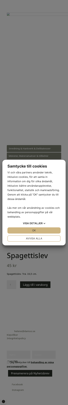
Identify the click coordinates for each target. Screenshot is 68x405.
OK (34, 230)
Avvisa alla (34, 238)
